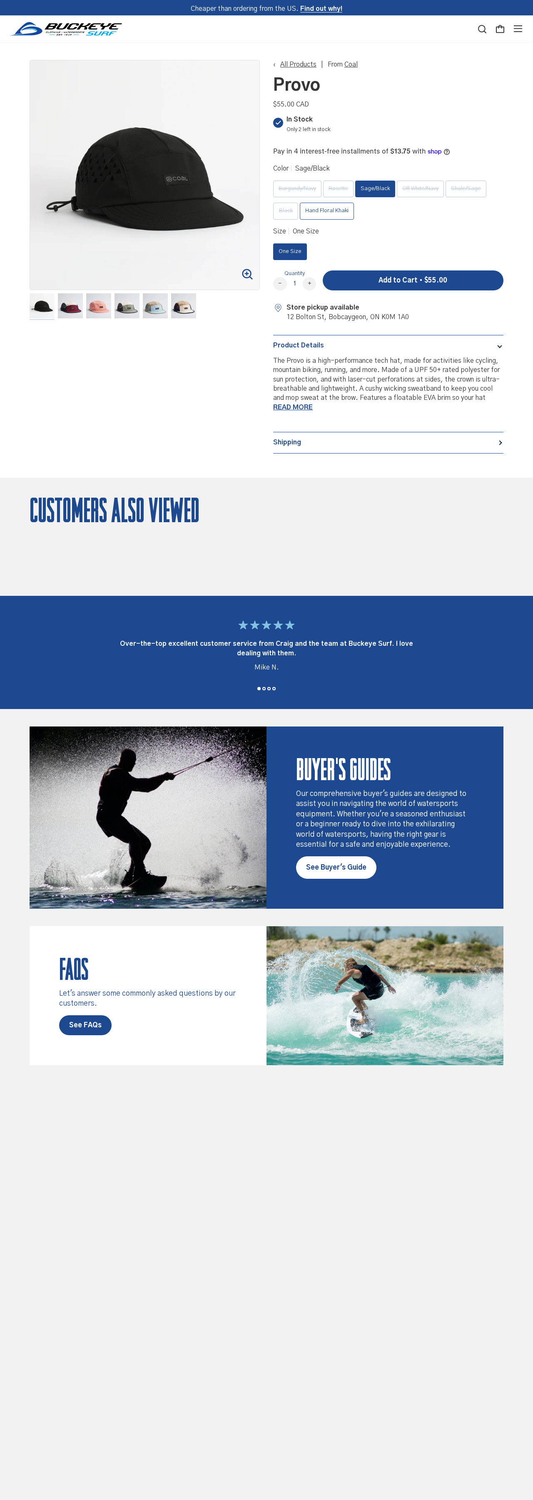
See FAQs (85, 1025)
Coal (351, 64)
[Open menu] (518, 28)
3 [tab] (269, 688)
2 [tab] (264, 688)
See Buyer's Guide (336, 867)
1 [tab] (259, 688)
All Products (298, 64)
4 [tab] (274, 688)
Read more (293, 407)
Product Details (298, 345)
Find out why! (321, 8)
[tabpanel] (266, 647)
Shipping (287, 442)
